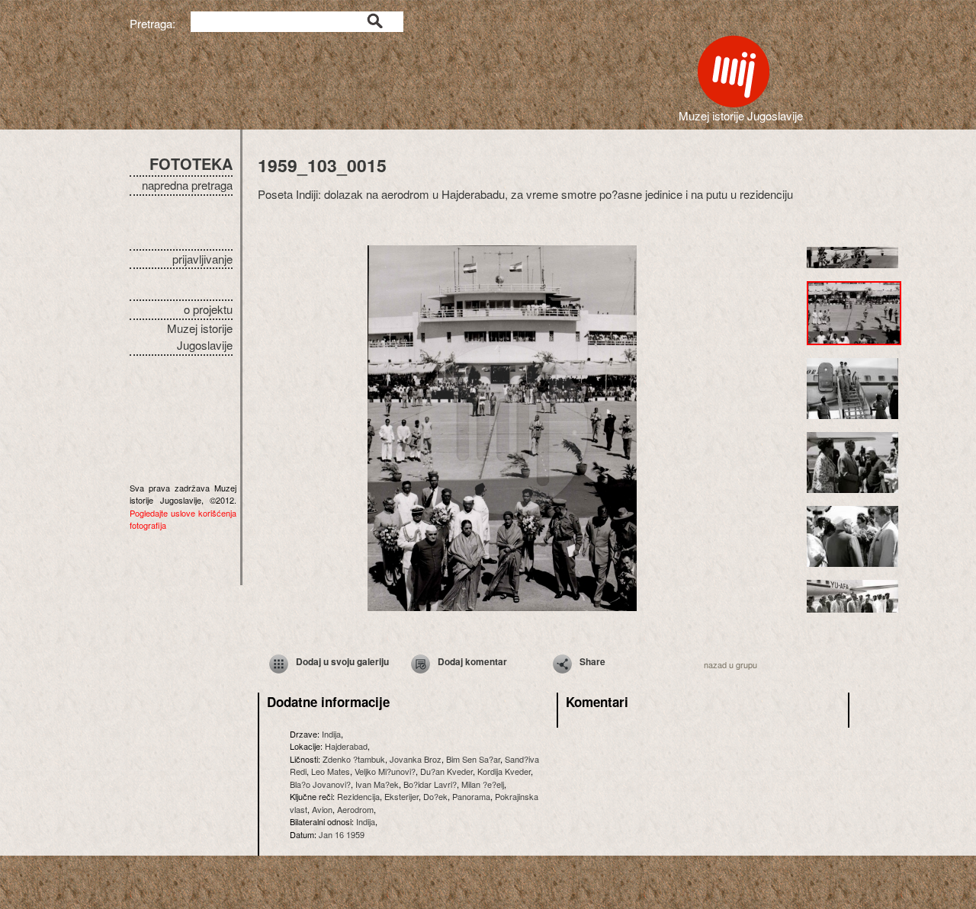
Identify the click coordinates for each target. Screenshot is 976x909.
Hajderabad (346, 746)
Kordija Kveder (504, 771)
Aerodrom (355, 809)
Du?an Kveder (446, 771)
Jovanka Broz (415, 759)
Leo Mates (330, 771)
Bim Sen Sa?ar (473, 759)
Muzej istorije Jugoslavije (200, 337)
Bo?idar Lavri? (430, 784)
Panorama (471, 796)
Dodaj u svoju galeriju (342, 661)
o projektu (208, 309)
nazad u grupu (730, 664)
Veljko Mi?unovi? (385, 771)
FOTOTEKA (191, 163)
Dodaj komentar (472, 661)
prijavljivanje (202, 259)
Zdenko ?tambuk (354, 759)
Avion (322, 809)
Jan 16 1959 (341, 834)
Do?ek (435, 796)
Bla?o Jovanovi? (320, 784)
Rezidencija (358, 796)
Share (592, 661)
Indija (331, 734)
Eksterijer (401, 796)
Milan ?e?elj (482, 784)
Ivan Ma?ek (377, 784)
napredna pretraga (187, 185)
